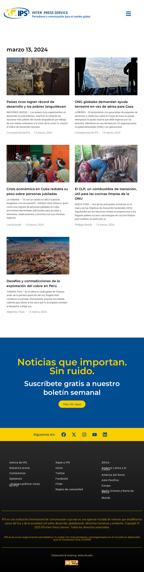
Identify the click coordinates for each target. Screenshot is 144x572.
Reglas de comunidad (69, 489)
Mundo (106, 497)
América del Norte (113, 474)
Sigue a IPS (63, 462)
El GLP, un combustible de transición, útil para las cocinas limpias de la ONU (106, 193)
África (105, 462)
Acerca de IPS (18, 462)
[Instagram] (84, 434)
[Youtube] (94, 434)
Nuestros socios (19, 467)
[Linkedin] (105, 434)
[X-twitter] (74, 434)
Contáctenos (17, 473)
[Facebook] (63, 434)
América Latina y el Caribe (114, 468)
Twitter (60, 473)
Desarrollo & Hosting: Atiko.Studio (72, 555)
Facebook (62, 478)
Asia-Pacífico (110, 480)
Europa (106, 485)
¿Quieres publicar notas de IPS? (24, 484)
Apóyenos (15, 478)
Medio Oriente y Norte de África (118, 491)
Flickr (59, 483)
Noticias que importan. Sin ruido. (72, 366)
